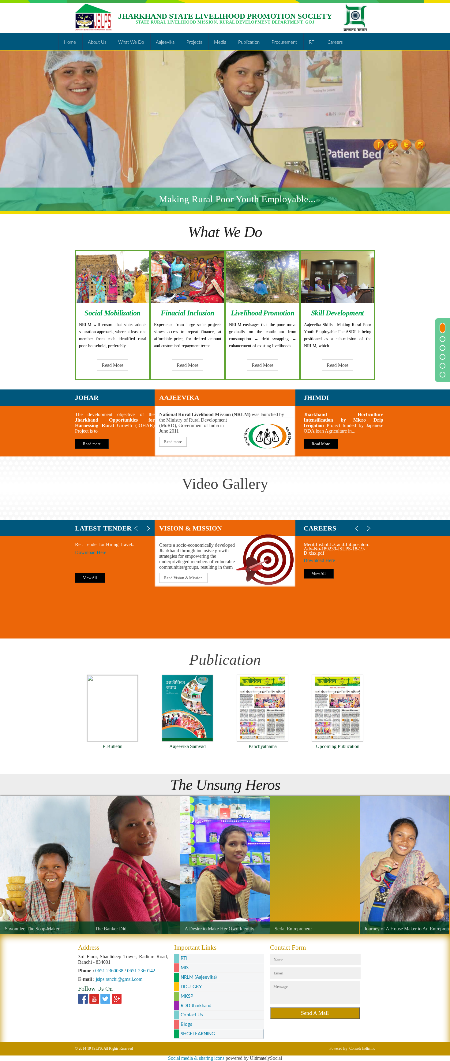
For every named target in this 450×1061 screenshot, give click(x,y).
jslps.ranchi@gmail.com (119, 979)
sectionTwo (442, 339)
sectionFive (442, 366)
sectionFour (442, 357)
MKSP (187, 996)
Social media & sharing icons (196, 1058)
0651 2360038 (109, 970)
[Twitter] (105, 999)
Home (70, 44)
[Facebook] (83, 999)
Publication (249, 44)
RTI (312, 44)
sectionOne (442, 328)
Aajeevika (165, 44)
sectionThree (442, 348)
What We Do (131, 44)
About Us (97, 44)
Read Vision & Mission (183, 577)
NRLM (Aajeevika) (199, 977)
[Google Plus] (117, 999)
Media (220, 44)
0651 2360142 (141, 970)
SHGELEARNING (198, 1034)
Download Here (90, 552)
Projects (194, 44)
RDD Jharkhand (196, 1005)
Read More (112, 365)
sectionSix (442, 375)
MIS (185, 968)
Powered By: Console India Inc (352, 1048)
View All (90, 577)
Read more (92, 443)
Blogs (186, 1024)
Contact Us (192, 1015)
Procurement (284, 44)
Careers (335, 44)
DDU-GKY (191, 987)
